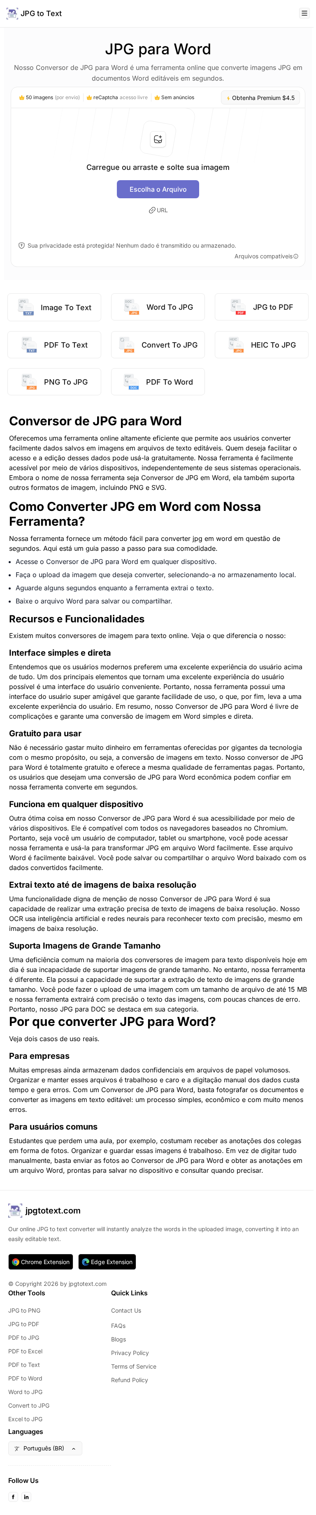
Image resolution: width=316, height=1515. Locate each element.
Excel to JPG (25, 1418)
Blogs (118, 1339)
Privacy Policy (130, 1352)
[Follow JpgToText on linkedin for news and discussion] (26, 1497)
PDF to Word (25, 1378)
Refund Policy (129, 1379)
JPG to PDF (23, 1323)
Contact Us (126, 1310)
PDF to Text (24, 1364)
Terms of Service (133, 1366)
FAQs (118, 1325)
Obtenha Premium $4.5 (262, 97)
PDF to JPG (23, 1337)
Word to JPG (25, 1391)
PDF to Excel (25, 1351)
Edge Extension (111, 1261)
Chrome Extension (45, 1261)
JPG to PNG (24, 1310)
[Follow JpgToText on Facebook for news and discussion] (13, 1497)
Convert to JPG (28, 1405)
